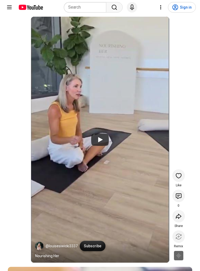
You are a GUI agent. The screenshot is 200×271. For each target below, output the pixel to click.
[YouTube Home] (31, 7)
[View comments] (178, 196)
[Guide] (9, 7)
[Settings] (161, 7)
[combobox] (86, 7)
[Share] (178, 216)
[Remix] (178, 236)
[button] (39, 246)
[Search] (114, 7)
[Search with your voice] (132, 7)
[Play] (100, 139)
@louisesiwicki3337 (62, 246)
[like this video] (178, 175)
